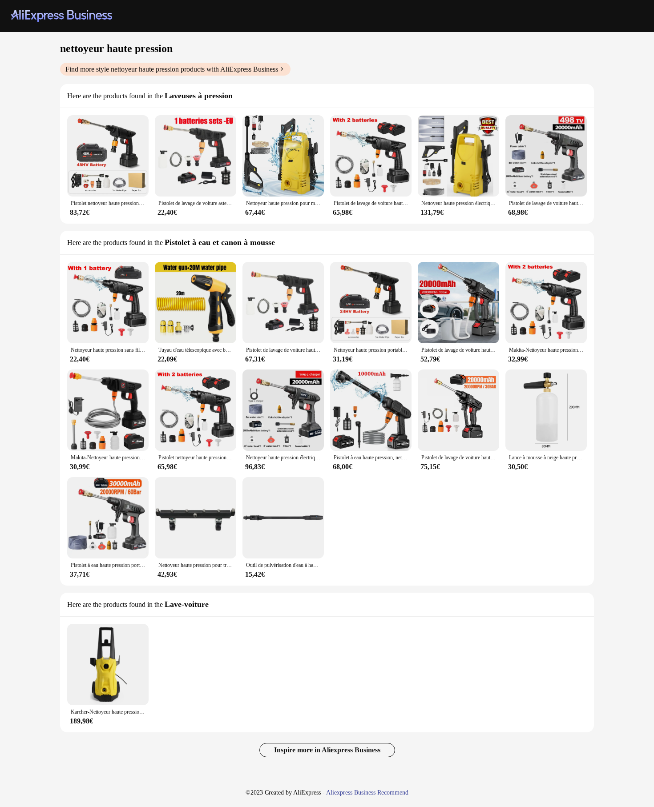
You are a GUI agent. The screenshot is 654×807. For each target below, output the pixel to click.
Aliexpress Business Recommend (367, 792)
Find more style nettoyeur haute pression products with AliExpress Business (171, 69)
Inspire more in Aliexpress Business (327, 750)
